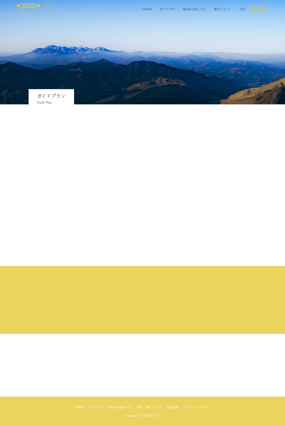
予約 (242, 9)
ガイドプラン (168, 9)
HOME (147, 9)
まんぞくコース (142, 178)
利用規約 (173, 407)
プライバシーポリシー (197, 407)
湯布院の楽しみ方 (194, 9)
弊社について (222, 9)
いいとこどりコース (142, 166)
